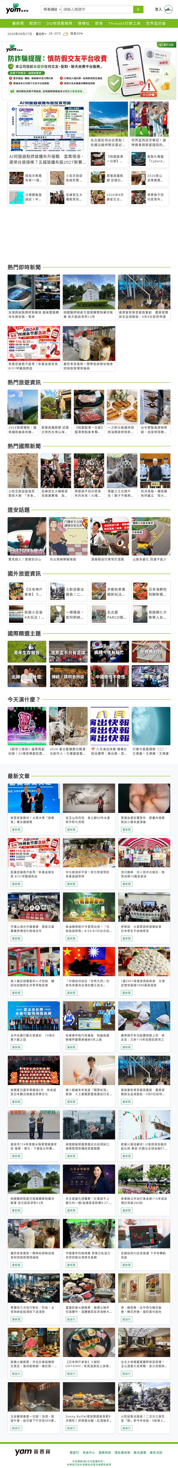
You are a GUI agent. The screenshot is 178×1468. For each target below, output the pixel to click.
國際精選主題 (24, 633)
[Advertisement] (89, 235)
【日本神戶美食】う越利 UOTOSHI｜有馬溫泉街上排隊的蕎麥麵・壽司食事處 (89, 1366)
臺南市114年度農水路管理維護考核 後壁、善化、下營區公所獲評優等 (34, 1148)
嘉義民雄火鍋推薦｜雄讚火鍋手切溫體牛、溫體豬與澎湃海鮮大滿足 (88, 1312)
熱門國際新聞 (24, 446)
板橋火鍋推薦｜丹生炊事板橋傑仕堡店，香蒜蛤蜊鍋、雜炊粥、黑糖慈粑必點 (32, 1366)
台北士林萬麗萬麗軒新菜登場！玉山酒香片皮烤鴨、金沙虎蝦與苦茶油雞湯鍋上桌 (143, 1366)
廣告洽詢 (156, 1452)
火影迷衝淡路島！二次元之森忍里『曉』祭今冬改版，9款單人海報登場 (144, 1421)
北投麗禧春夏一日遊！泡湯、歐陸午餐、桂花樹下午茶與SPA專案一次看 (32, 1421)
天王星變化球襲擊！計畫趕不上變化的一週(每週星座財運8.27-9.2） (88, 1203)
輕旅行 (35, 23)
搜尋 (99, 23)
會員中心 (89, 1452)
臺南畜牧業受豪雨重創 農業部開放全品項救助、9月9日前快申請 (143, 1094)
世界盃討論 (156, 23)
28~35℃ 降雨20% (66, 33)
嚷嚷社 (84, 23)
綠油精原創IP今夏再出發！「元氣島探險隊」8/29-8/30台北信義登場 (88, 931)
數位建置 (140, 1452)
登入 (158, 9)
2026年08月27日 (20, 34)
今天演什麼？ (24, 699)
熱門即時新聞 (24, 267)
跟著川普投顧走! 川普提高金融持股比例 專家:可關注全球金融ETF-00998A (144, 1148)
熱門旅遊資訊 (24, 382)
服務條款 (105, 1452)
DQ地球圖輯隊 (60, 23)
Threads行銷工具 (124, 23)
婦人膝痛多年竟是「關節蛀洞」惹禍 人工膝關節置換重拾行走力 (88, 1094)
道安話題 (19, 509)
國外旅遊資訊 (24, 573)
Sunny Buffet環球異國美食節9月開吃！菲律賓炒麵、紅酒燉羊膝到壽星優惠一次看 (88, 1421)
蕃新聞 (18, 23)
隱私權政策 (122, 1452)
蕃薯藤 (16, 9)
